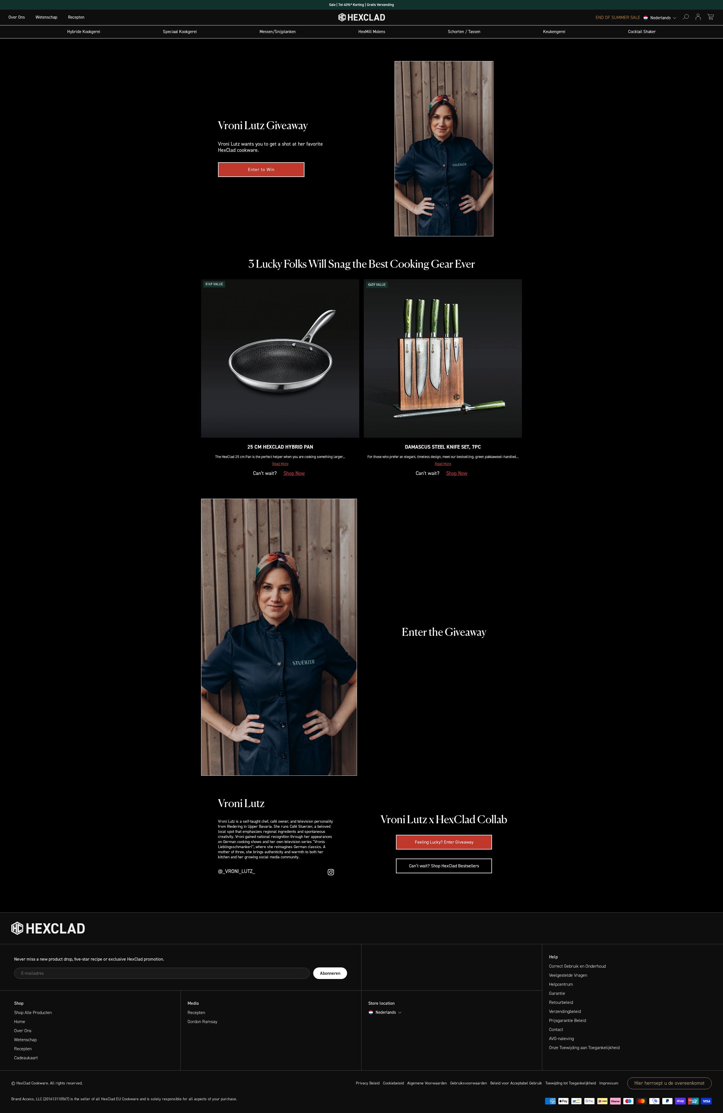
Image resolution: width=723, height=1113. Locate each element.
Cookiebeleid (393, 1083)
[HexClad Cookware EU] (48, 928)
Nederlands (660, 18)
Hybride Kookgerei (83, 31)
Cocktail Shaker (642, 31)
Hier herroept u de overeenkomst (669, 1083)
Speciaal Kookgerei (180, 31)
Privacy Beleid (368, 1083)
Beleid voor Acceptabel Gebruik (516, 1083)
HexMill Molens (371, 31)
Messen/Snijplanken (278, 31)
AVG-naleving (561, 1038)
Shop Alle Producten (33, 1012)
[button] (280, 463)
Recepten (76, 17)
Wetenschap (46, 17)
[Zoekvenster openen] (685, 17)
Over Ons (16, 17)
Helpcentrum (561, 984)
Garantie (557, 993)
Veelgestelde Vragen (568, 975)
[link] (261, 169)
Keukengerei (554, 31)
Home (19, 1022)
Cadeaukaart (26, 1058)
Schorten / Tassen (464, 31)
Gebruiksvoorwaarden (468, 1083)
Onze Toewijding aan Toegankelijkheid (584, 1048)
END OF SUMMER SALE (618, 17)
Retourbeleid (561, 1002)
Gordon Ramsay (202, 1022)
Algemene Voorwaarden (427, 1083)
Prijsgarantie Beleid (567, 1020)
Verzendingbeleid (565, 1011)
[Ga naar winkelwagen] (710, 17)
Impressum (608, 1083)
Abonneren (330, 973)
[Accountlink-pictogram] (698, 17)
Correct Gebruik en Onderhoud (577, 966)
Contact (556, 1029)
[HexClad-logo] (361, 18)
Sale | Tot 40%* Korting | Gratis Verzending (361, 4)
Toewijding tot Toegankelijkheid (570, 1083)
